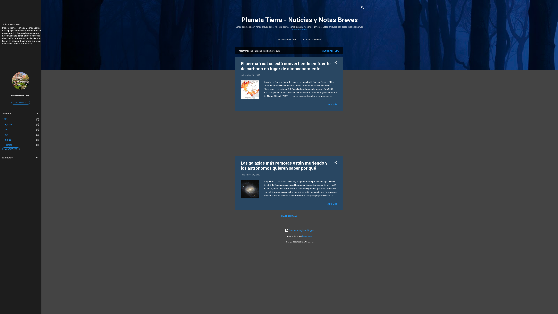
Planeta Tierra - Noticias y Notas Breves (300, 20)
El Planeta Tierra (299, 29)
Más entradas (289, 216)
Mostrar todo (330, 51)
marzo (8, 139)
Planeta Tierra (312, 39)
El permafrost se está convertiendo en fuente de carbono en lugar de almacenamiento (286, 66)
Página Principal (288, 39)
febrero (8, 144)
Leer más (332, 104)
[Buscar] (362, 7)
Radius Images (307, 236)
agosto (8, 124)
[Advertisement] (355, 91)
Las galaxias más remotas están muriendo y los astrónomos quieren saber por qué (284, 165)
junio (7, 129)
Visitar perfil (21, 103)
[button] (336, 63)
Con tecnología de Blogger (301, 230)
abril (7, 134)
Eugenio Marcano (20, 95)
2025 (5, 119)
